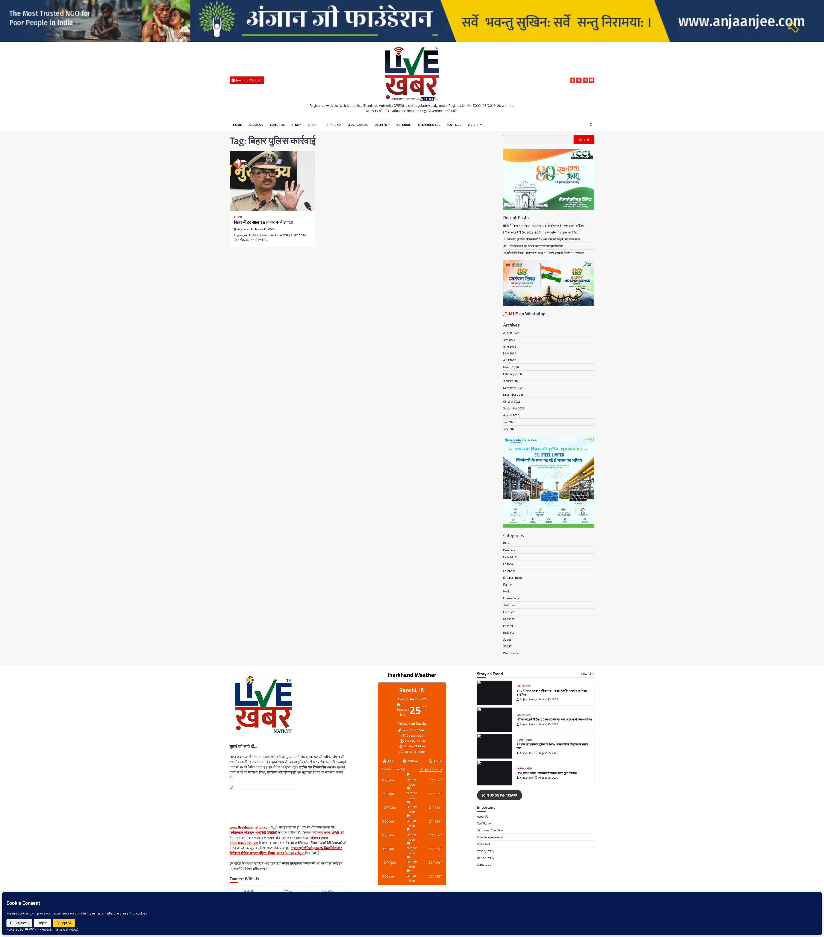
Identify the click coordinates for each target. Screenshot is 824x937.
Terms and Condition (490, 830)
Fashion (508, 584)
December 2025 (513, 387)
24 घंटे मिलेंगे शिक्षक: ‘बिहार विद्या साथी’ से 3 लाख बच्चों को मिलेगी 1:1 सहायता (543, 253)
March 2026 (511, 367)
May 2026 (509, 353)
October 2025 (512, 401)
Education (509, 570)
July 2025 (509, 422)
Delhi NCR (382, 124)
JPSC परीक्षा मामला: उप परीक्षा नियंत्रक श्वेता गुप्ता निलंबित (533, 246)
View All (586, 673)
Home (237, 124)
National (403, 124)
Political (454, 124)
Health (507, 591)
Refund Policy (485, 857)
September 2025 (514, 408)
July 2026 (509, 339)
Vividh (473, 124)
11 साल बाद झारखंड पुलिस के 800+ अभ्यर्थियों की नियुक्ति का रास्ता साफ (541, 239)
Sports (507, 639)
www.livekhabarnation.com (250, 827)
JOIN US (510, 313)
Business (509, 550)
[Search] (591, 125)
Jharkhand (332, 124)
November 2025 (513, 394)
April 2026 (509, 360)
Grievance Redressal (490, 837)
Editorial (277, 124)
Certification (484, 823)
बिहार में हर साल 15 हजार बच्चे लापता (263, 222)
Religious (509, 632)
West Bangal (358, 124)
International (428, 124)
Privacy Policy (485, 850)
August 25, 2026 (548, 699)
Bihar (312, 124)
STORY (296, 124)
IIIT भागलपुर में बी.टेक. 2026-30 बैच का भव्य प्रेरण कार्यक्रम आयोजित (540, 232)
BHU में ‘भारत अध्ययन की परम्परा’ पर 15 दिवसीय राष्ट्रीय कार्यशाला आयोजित (543, 225)
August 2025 (511, 415)
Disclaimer (483, 844)
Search (584, 139)
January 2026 (511, 380)
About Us (256, 124)
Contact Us (484, 864)
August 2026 (511, 332)
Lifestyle (508, 612)
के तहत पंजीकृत (286, 850)
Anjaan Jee (243, 229)
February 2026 (512, 374)
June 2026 (509, 346)
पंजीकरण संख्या (328, 832)
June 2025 (509, 429)
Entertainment (512, 577)
